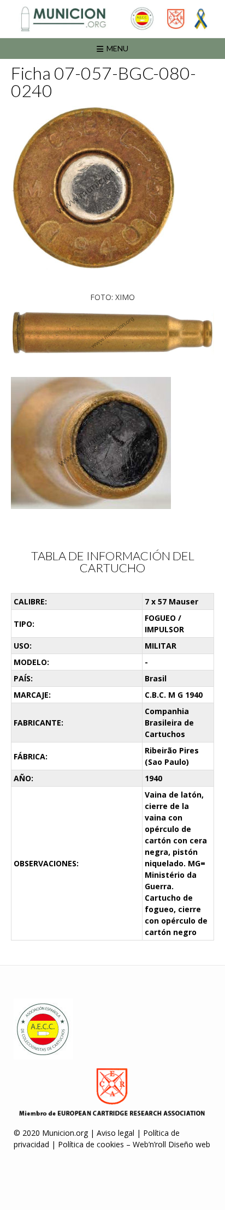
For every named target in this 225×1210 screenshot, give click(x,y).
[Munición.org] (112, 19)
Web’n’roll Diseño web (171, 1144)
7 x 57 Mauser (171, 601)
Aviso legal (115, 1133)
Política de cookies (91, 1144)
